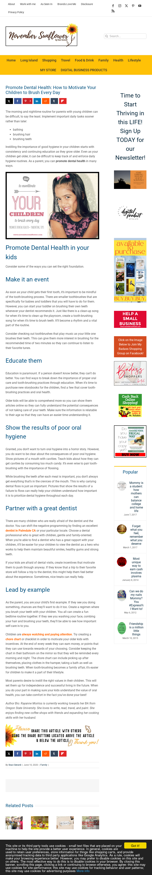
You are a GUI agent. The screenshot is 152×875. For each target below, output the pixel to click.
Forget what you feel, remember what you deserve (136, 534)
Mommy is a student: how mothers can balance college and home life (136, 497)
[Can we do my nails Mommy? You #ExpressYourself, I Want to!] (122, 592)
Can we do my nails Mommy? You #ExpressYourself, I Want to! (136, 600)
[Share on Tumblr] (54, 101)
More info (83, 870)
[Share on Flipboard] (63, 101)
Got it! (135, 845)
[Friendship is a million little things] (122, 624)
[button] (8, 822)
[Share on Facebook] (18, 101)
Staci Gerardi (15, 765)
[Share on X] (9, 101)
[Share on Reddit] (45, 101)
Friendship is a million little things (136, 629)
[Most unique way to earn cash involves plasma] (122, 559)
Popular (130, 472)
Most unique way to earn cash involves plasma (136, 567)
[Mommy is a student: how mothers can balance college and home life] (122, 483)
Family (43, 765)
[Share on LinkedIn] (37, 101)
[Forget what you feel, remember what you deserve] (122, 526)
